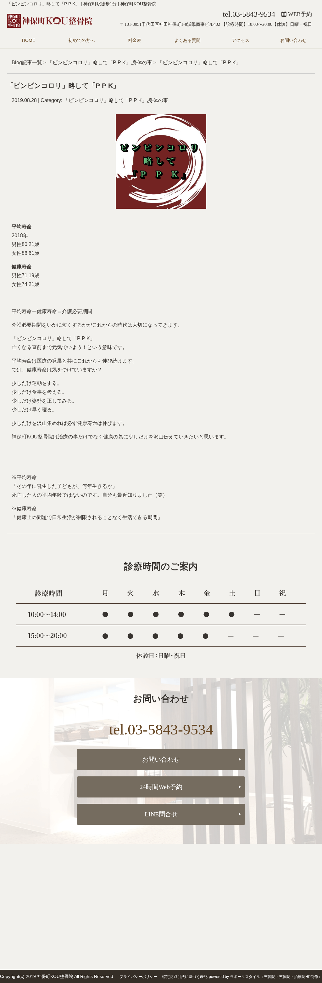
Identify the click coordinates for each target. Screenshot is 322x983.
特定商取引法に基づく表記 (185, 976)
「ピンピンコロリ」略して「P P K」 (89, 62)
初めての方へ (81, 40)
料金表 (134, 40)
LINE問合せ (161, 814)
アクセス (240, 40)
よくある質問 (187, 40)
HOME (28, 40)
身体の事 (142, 62)
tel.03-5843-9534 (249, 14)
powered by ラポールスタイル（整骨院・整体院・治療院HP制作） (265, 976)
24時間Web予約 (161, 786)
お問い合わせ (293, 40)
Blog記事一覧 (27, 62)
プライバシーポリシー (138, 976)
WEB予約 (299, 14)
